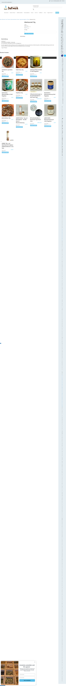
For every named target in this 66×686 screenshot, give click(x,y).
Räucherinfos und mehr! (62, 42)
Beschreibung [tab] (22, 36)
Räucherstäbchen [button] (26, 12)
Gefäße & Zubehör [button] (19, 12)
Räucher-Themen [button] (12, 12)
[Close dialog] (35, 662)
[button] (65, 56)
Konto (45, 12)
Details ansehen (5, 76)
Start (1, 19)
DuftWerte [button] (40, 12)
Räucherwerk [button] (6, 12)
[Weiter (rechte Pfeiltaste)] (0, 343)
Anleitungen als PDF (62, 56)
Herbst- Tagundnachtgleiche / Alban (23, 19)
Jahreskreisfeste (13, 19)
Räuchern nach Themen (6, 19)
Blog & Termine (50, 12)
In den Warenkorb (29, 33)
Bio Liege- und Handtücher (8, 14)
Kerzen (32, 12)
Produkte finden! (36, 5)
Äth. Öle (36, 12)
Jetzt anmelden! (27, 680)
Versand (26, 27)
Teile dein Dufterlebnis (62, 74)
